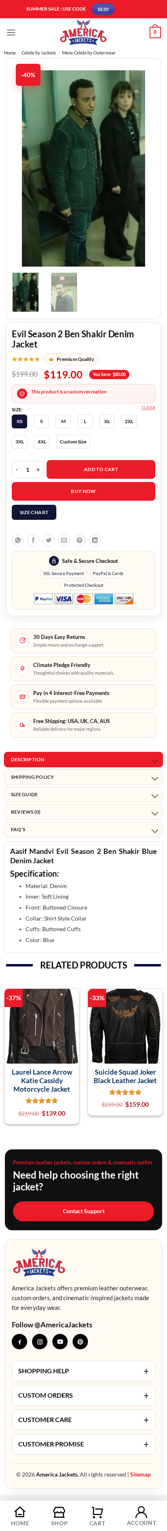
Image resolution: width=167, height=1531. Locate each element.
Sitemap (140, 1474)
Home (10, 52)
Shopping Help (83, 1371)
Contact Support (84, 1210)
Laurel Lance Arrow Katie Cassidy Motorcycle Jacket (42, 1081)
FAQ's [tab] (18, 829)
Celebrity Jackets (38, 52)
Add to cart (101, 469)
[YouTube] (60, 1341)
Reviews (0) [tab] (26, 812)
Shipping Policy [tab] (32, 777)
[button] (11, 32)
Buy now (83, 491)
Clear (148, 407)
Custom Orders (83, 1395)
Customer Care (83, 1419)
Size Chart (34, 512)
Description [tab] (28, 759)
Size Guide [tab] (24, 794)
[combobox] (83, 863)
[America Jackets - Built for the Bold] (84, 32)
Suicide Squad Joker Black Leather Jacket (125, 1076)
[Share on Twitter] (49, 540)
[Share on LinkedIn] (95, 540)
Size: (17, 409)
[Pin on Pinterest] (79, 540)
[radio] (19, 421)
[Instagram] (39, 1341)
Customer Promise (83, 1444)
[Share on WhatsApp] (18, 540)
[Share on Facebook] (33, 540)
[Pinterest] (80, 1341)
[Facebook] (19, 1341)
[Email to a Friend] (64, 540)
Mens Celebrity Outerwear (89, 52)
